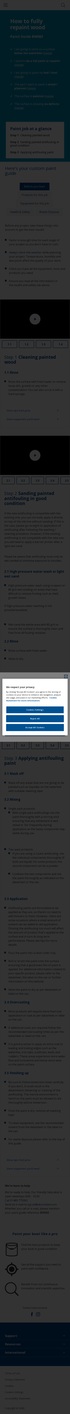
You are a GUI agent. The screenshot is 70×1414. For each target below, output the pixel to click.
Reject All (35, 718)
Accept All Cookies (34, 727)
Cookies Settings (34, 710)
